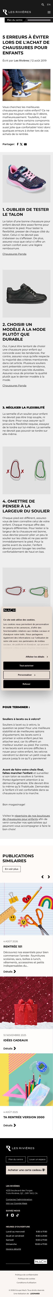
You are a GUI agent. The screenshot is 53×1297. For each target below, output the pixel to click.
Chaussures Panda (14, 254)
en (48, 4)
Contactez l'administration (19, 1199)
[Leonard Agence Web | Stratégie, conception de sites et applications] (35, 1293)
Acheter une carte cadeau (25, 1170)
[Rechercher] (43, 4)
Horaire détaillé (13, 1249)
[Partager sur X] (21, 144)
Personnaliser (25, 675)
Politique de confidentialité (26, 1275)
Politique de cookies (26, 1279)
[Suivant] (48, 877)
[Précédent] (42, 877)
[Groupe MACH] (40, 1261)
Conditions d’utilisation (26, 1283)
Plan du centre (14, 20)
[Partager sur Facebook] (17, 144)
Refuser (27, 684)
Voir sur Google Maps (16, 1203)
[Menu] (49, 12)
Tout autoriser (26, 666)
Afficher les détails (35, 657)
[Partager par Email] (25, 144)
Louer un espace (37, 1159)
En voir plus (11, 869)
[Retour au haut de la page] (48, 1292)
